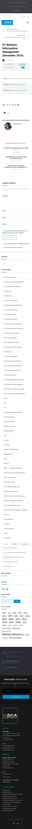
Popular (6, 544)
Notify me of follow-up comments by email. (16, 244)
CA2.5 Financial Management (11, 356)
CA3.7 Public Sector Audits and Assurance (14, 389)
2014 (4, 616)
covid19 (21, 625)
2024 (11, 622)
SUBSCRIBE (16, 697)
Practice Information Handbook (10, 547)
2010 (9, 613)
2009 (4, 613)
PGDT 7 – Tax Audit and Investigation (13, 468)
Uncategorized (7, 538)
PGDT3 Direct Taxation (9, 482)
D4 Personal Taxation (9, 421)
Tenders (19, 2)
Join (12, 6)
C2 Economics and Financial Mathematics (14, 282)
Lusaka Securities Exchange (9, 808)
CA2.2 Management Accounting (11, 342)
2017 (21, 616)
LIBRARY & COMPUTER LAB (11, 449)
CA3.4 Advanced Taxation (10, 375)
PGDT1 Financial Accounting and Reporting (14, 472)
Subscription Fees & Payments (11, 780)
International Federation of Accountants (13, 794)
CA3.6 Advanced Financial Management (13, 384)
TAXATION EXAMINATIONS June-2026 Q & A (16, 148)
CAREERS (4, 625)
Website (4, 224)
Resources (6, 514)
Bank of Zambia (6, 790)
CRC (5, 407)
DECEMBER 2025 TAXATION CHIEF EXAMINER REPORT (16, 157)
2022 (24, 619)
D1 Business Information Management (13, 412)
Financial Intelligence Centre (10, 798)
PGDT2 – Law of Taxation (10, 477)
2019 (4, 619)
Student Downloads (8, 519)
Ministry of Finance (7, 792)
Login (8, 2)
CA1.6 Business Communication (11, 333)
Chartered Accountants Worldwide (11, 802)
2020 (11, 619)
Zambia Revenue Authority (9, 796)
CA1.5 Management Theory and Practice (13, 328)
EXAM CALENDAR (8, 431)
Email (4, 217)
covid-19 (15, 625)
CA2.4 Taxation (7, 351)
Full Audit (6, 440)
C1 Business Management (10, 277)
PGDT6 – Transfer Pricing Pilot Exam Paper (14, 496)
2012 (19, 613)
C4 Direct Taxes (8, 291)
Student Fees (6, 782)
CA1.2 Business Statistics (10, 314)
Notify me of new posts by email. (13, 248)
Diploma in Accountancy (10, 426)
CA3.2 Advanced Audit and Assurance (13, 365)
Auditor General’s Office (8, 810)
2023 (4, 622)
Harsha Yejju (10, 60)
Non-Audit (6, 463)
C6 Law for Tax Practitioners (10, 300)
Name (4, 211)
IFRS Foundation (7, 804)
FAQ (5, 435)
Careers (17, 6)
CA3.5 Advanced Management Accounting (14, 379)
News (5, 458)
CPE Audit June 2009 (8, 566)
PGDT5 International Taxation (11, 491)
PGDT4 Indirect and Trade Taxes (12, 486)
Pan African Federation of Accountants (12, 800)
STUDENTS (7, 524)
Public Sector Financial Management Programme (15, 510)
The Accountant (15, 638)
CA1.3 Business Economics (10, 319)
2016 (8, 113)
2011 (14, 613)
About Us (13, 2)
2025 (18, 622)
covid (10, 625)
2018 (27, 616)
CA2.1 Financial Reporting (10, 337)
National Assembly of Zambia (10, 806)
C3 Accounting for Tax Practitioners (12, 286)
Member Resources (8, 454)
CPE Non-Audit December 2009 (10, 561)
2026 (24, 622)
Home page (6, 445)
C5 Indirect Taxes (8, 296)
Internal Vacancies (6, 631)
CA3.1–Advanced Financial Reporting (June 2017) (14, 552)
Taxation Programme (22, 64)
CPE (5, 403)
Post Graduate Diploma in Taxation (12, 505)
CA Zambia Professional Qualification (13, 305)
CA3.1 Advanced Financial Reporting (12, 361)
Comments (24, 544)
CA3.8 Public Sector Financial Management (14, 393)
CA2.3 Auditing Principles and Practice (13, 347)
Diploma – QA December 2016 (19, 90)
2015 (10, 616)
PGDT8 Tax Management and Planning (13, 500)
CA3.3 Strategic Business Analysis (12, 370)
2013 (25, 613)
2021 (18, 619)
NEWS (21, 6)
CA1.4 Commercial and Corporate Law (13, 323)
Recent (14, 544)
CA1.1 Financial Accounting (10, 310)
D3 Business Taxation (9, 417)
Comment (5, 196)
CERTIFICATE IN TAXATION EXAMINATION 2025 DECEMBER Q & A (16, 166)
